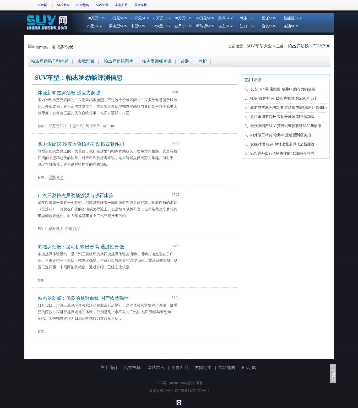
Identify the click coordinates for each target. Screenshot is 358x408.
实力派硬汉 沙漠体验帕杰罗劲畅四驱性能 (81, 144)
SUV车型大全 (259, 46)
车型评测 (321, 46)
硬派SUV (269, 18)
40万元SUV (205, 18)
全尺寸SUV (183, 26)
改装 (185, 61)
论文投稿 (132, 367)
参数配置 (86, 61)
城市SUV (247, 18)
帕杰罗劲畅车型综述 (50, 61)
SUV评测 (102, 5)
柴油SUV (291, 26)
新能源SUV (205, 26)
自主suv (108, 126)
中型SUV (138, 26)
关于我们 (108, 367)
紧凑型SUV (118, 26)
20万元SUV (140, 18)
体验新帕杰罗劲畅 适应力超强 (69, 92)
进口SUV (247, 26)
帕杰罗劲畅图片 (118, 61)
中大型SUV (162, 26)
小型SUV (94, 26)
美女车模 (140, 5)
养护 (202, 61)
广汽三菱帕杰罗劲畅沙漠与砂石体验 (75, 195)
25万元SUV (162, 18)
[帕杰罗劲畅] (38, 47)
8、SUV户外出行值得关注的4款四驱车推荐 (279, 153)
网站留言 (156, 367)
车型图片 (121, 5)
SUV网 (42, 5)
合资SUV (269, 26)
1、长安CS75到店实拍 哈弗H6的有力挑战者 (280, 89)
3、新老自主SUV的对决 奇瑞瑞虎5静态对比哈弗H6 (286, 108)
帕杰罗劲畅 (62, 47)
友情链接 (203, 367)
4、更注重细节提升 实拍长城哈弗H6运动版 (279, 117)
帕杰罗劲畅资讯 (157, 61)
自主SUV (225, 26)
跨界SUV (225, 18)
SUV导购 (82, 5)
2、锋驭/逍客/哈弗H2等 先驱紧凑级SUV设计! (281, 98)
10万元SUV (96, 18)
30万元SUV (183, 18)
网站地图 (226, 367)
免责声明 (179, 367)
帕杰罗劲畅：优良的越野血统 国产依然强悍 (83, 298)
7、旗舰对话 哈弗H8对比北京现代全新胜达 (279, 144)
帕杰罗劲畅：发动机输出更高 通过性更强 (81, 246)
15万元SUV (118, 18)
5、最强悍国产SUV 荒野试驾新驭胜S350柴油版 (283, 126)
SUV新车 (63, 5)
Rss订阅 (249, 367)
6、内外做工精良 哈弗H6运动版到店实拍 (278, 135)
